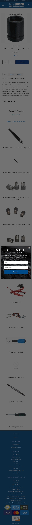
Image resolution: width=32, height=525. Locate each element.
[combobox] (15, 267)
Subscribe (16, 272)
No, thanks (16, 276)
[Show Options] (26, 267)
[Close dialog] (29, 248)
